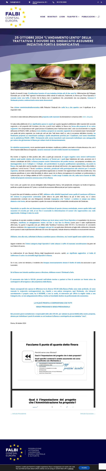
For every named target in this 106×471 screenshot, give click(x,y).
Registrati (52, 16)
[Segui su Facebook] (98, 2)
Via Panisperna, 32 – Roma (40, 2)
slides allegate (87, 117)
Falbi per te (72, 16)
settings (70, 469)
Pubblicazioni (88, 16)
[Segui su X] (101, 2)
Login (62, 16)
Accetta (84, 468)
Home (42, 16)
